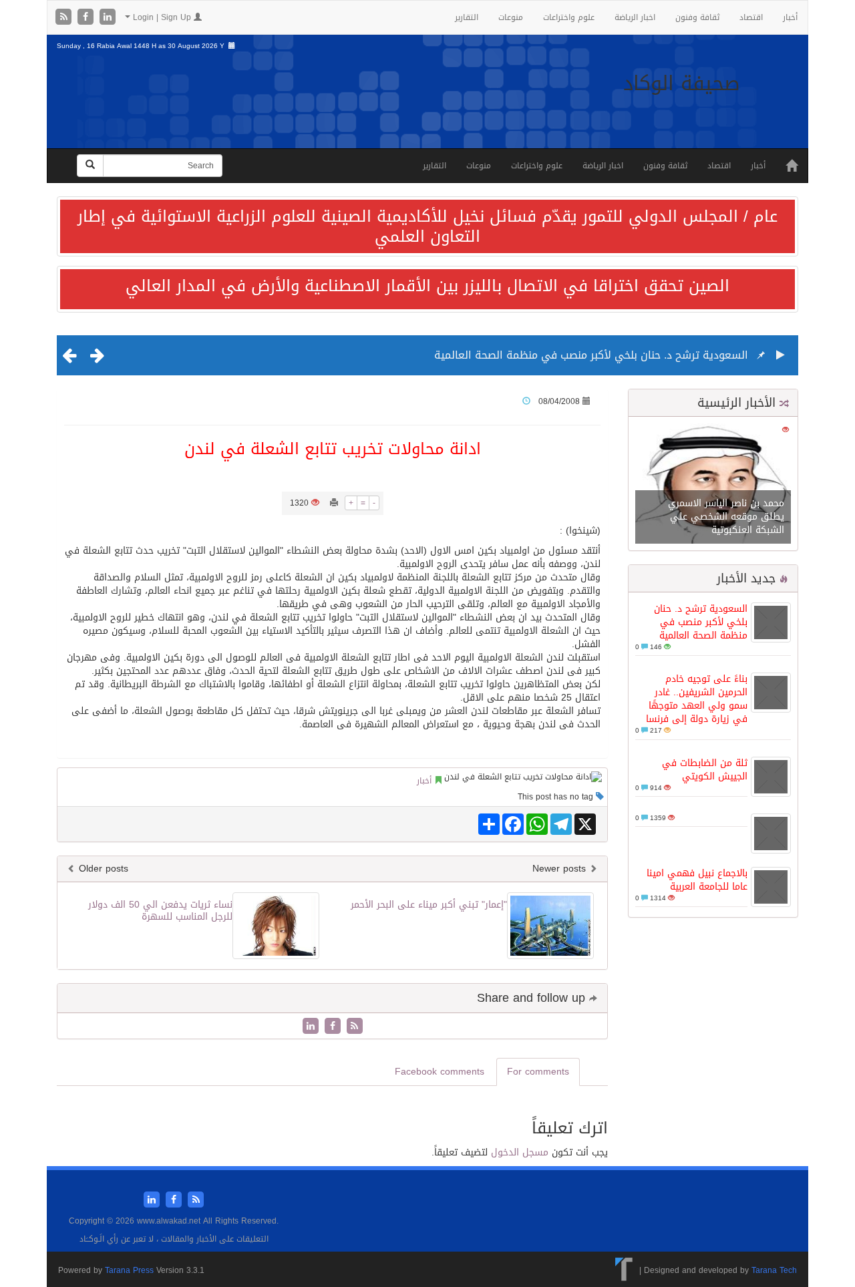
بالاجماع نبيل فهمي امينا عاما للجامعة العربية (697, 880)
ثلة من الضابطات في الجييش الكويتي (704, 769)
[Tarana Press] (624, 1270)
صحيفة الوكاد (681, 83)
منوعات (510, 17)
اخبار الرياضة (635, 17)
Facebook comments (439, 1072)
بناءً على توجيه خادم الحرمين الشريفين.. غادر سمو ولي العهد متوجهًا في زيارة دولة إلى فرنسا (696, 699)
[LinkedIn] (107, 18)
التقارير (466, 17)
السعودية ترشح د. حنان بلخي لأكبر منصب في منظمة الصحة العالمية (591, 355)
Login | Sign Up (162, 17)
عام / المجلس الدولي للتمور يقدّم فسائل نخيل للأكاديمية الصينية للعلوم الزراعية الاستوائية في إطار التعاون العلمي (427, 226)
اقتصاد (751, 17)
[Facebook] (87, 18)
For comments (538, 1072)
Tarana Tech (774, 1270)
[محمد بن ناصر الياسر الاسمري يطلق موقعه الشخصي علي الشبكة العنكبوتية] (713, 485)
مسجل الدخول (519, 1152)
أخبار (790, 17)
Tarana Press (129, 1270)
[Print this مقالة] (334, 503)
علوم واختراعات (568, 17)
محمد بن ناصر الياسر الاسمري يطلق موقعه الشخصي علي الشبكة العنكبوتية (726, 516)
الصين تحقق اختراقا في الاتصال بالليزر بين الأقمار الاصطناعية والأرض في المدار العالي (427, 285)
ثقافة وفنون (697, 17)
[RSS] (65, 18)
